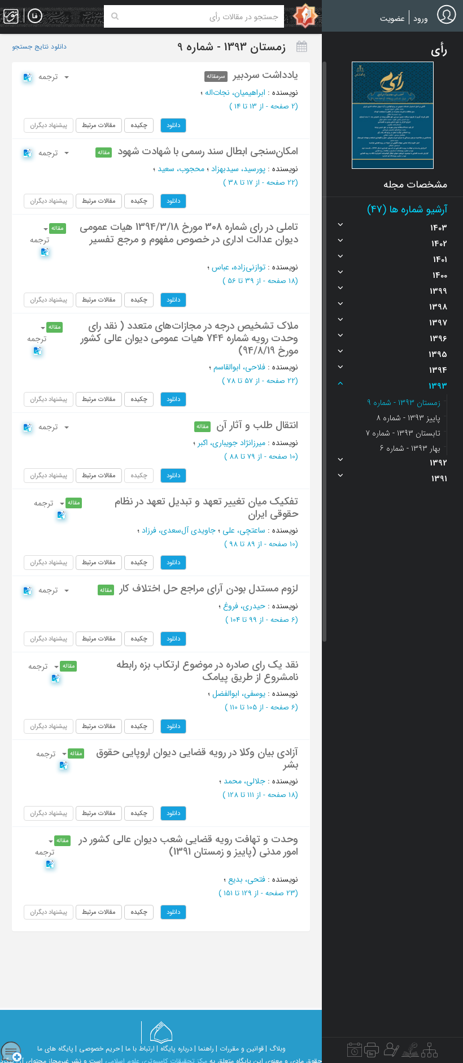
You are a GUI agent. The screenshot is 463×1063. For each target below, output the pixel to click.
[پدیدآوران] (390, 1053)
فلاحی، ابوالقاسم (239, 367)
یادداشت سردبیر (265, 75)
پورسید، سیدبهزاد (238, 169)
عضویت (392, 18)
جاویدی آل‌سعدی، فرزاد (179, 530)
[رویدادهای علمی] (354, 1053)
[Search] (115, 16)
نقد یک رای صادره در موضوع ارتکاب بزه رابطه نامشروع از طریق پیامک (207, 671)
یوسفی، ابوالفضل (238, 693)
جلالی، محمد (244, 781)
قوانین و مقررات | (240, 1048)
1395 (438, 354)
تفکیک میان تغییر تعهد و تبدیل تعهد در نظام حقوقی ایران (206, 508)
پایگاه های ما (55, 1048)
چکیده (138, 125)
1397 (438, 323)
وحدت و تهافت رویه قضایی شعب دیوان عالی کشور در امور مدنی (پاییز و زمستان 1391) (188, 845)
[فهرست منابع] (429, 1053)
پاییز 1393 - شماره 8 (408, 418)
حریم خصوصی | (97, 1048)
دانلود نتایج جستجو (39, 47)
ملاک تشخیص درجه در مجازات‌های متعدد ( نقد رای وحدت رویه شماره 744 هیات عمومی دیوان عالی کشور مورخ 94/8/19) (189, 338)
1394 (438, 370)
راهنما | (204, 1048)
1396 (438, 339)
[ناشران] (371, 1053)
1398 (438, 307)
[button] (393, 115)
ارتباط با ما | (138, 1048)
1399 (438, 291)
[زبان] (35, 16)
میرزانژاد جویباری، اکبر (231, 443)
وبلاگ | (275, 1048)
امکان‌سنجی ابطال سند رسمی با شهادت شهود (207, 151)
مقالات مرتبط (99, 125)
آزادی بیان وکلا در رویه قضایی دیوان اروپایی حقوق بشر (197, 758)
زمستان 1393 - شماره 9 (403, 402)
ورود (420, 18)
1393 (438, 386)
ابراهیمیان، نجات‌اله (235, 92)
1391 (439, 479)
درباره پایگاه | (174, 1048)
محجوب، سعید (181, 169)
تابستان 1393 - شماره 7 (402, 433)
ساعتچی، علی (243, 530)
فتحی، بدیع (246, 879)
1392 (438, 463)
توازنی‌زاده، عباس (238, 267)
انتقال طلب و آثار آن (257, 425)
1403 (438, 228)
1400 (440, 275)
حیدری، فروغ (244, 606)
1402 (439, 244)
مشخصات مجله (415, 185)
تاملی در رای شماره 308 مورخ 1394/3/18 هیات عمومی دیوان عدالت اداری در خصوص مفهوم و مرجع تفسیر (189, 233)
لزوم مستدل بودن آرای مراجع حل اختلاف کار (209, 588)
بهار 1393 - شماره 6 (410, 448)
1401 (440, 260)
